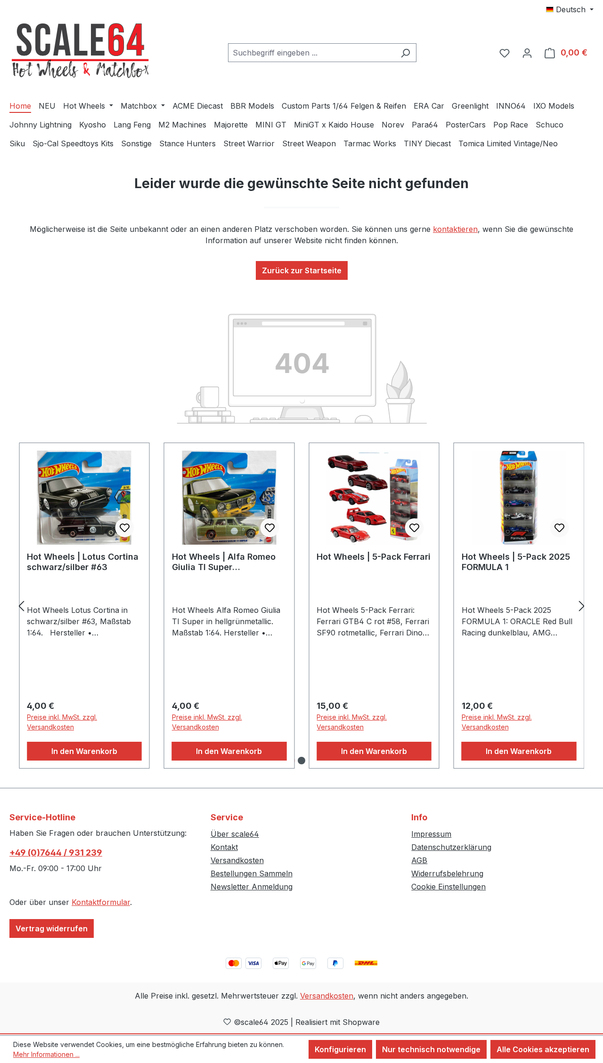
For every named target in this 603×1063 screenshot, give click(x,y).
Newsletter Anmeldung (252, 886)
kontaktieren (455, 229)
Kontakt (224, 847)
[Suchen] (405, 52)
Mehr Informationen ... (46, 1054)
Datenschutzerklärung (451, 847)
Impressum (431, 834)
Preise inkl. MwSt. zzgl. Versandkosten (62, 722)
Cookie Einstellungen (448, 886)
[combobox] (311, 52)
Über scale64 (235, 834)
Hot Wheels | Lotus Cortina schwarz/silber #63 (83, 562)
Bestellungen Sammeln (252, 873)
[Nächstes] (582, 605)
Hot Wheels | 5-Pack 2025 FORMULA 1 (516, 562)
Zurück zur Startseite (302, 270)
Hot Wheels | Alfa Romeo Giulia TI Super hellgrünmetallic (224, 562)
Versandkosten (237, 860)
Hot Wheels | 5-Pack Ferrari (374, 557)
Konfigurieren (340, 1049)
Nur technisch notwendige (431, 1049)
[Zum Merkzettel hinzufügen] (124, 527)
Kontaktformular (101, 902)
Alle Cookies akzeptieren (543, 1049)
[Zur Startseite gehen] (80, 51)
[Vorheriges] (21, 605)
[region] (301, 606)
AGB (419, 860)
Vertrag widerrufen (52, 928)
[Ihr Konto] (527, 52)
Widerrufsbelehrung (447, 873)
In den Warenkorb (84, 751)
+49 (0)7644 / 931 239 (55, 852)
